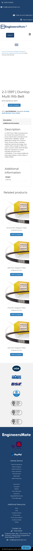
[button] (10, 35)
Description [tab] (7, 120)
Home (4, 51)
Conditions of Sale (16, 519)
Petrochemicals (16, 473)
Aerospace (16, 486)
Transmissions (10, 51)
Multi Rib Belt (17, 53)
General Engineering (16, 464)
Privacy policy (16, 515)
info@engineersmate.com (11, 7)
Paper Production (16, 469)
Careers (17, 522)
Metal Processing (16, 466)
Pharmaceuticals (16, 491)
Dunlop (26, 111)
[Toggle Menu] (16, 45)
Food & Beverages (16, 498)
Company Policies (16, 513)
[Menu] (29, 34)
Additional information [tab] (11, 123)
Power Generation (16, 471)
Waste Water (16, 476)
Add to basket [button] (16, 234)
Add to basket (14, 105)
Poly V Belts (9, 53)
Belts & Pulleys (19, 51)
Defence (16, 489)
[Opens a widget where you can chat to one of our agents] (26, 548)
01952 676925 (8, 2)
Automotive (16, 484)
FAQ (16, 510)
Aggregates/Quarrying (16, 496)
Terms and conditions (16, 517)
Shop (16, 508)
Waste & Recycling (16, 478)
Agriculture (16, 493)
